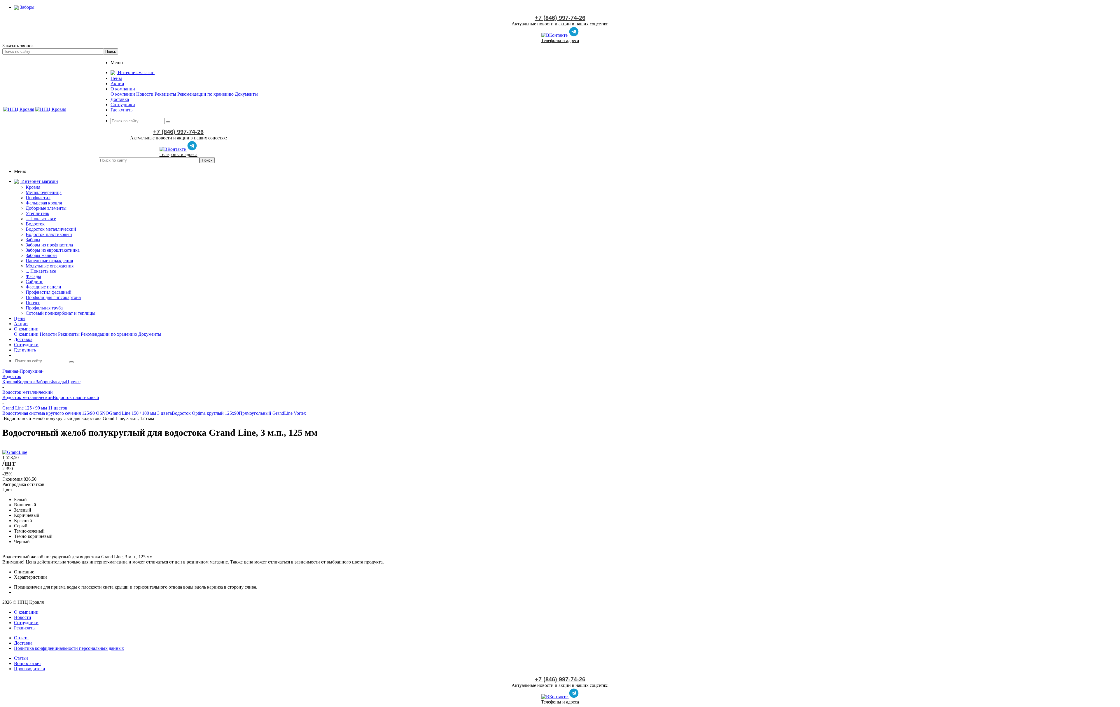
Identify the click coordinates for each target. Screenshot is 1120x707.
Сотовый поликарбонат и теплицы (60, 313)
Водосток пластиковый (49, 234)
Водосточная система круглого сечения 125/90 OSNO (55, 413)
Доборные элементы (46, 208)
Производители (29, 668)
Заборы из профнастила (49, 244)
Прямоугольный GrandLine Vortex (272, 413)
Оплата (21, 637)
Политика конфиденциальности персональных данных (69, 648)
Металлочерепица (44, 192)
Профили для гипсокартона (53, 297)
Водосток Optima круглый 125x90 (205, 413)
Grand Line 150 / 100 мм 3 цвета (140, 413)
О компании (123, 94)
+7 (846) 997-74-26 (560, 18)
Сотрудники (26, 622)
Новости (144, 94)
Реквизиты (165, 94)
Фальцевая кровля (44, 202)
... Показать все (41, 218)
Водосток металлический (51, 229)
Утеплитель (37, 213)
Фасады (33, 276)
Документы (246, 94)
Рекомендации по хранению (205, 94)
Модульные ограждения (50, 265)
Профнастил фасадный (48, 292)
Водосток (35, 223)
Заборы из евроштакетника (53, 250)
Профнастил (38, 197)
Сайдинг (34, 281)
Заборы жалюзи (41, 255)
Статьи (21, 658)
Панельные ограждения (49, 260)
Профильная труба (44, 307)
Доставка (23, 642)
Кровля (33, 187)
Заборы (33, 239)
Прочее (33, 302)
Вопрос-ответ (27, 663)
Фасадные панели (43, 286)
